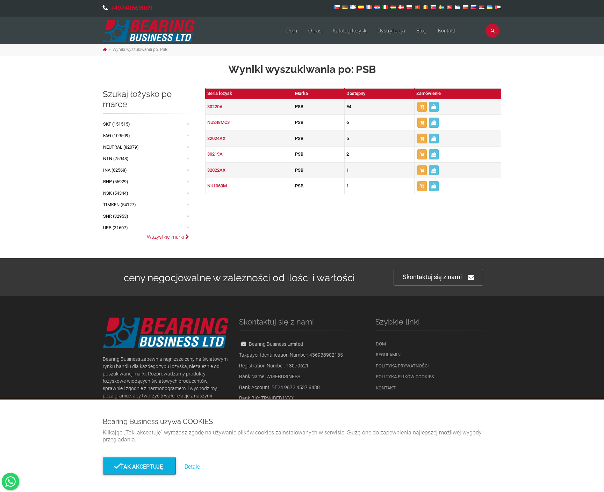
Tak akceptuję (139, 466)
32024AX (216, 138)
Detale (192, 466)
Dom (291, 30)
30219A (215, 154)
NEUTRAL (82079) (121, 147)
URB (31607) (115, 227)
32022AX (216, 170)
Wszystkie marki (166, 237)
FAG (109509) (116, 135)
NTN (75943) (116, 158)
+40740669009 (131, 8)
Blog (421, 30)
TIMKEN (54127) (119, 204)
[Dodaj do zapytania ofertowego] (422, 107)
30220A (215, 106)
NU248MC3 (218, 122)
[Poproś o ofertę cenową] (434, 107)
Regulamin (388, 354)
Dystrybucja (391, 30)
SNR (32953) (115, 216)
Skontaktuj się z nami (432, 277)
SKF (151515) (116, 124)
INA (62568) (115, 170)
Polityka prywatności (402, 365)
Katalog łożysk (349, 30)
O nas (315, 30)
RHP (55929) (115, 181)
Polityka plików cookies (405, 376)
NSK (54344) (115, 193)
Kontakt (446, 30)
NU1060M (217, 185)
